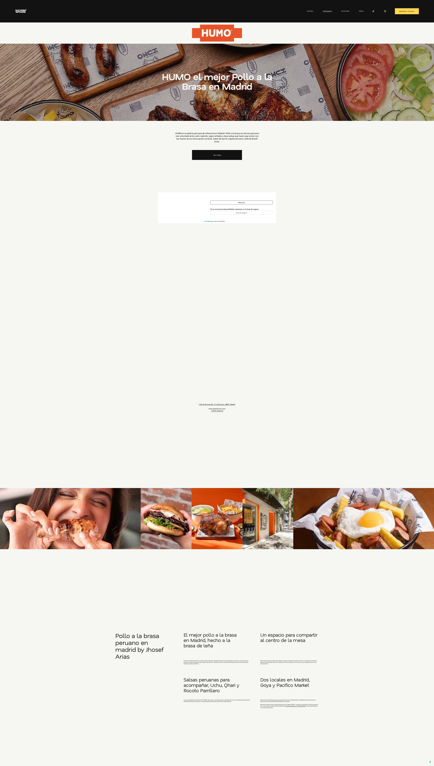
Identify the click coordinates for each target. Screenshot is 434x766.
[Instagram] (385, 11)
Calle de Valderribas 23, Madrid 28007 (295, 706)
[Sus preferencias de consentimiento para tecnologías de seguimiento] (430, 762)
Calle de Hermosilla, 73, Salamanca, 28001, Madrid (217, 405)
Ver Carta (217, 155)
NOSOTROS (310, 11)
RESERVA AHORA (406, 11)
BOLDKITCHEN (345, 11)
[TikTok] (373, 11)
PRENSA (361, 11)
